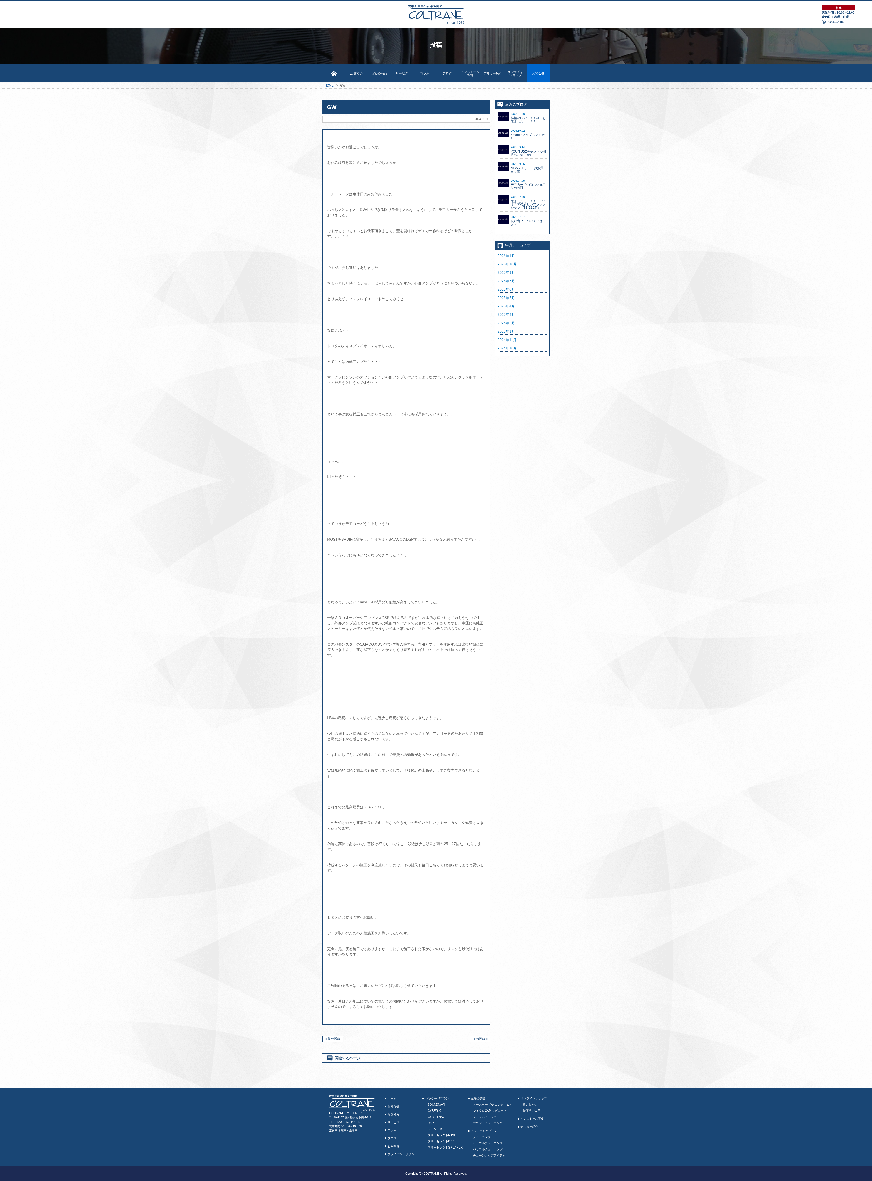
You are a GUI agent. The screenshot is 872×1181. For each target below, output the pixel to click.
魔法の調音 (478, 1098)
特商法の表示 (531, 1110)
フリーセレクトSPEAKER (445, 1147)
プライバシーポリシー (402, 1154)
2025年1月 (506, 331)
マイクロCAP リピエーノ (490, 1110)
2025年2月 (506, 323)
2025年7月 (506, 281)
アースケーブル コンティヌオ (492, 1104)
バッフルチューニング (488, 1149)
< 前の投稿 (332, 1039)
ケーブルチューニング (488, 1143)
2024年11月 (507, 340)
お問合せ (538, 73)
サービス (402, 73)
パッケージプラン (437, 1098)
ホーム (392, 1098)
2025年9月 (506, 273)
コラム (424, 73)
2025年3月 (506, 315)
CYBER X (434, 1110)
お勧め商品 (379, 73)
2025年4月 (506, 306)
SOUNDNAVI (436, 1104)
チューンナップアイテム (489, 1155)
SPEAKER (435, 1129)
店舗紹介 (356, 73)
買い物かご (530, 1104)
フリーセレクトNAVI (441, 1135)
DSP (431, 1123)
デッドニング (482, 1137)
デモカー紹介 (492, 73)
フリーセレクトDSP (441, 1141)
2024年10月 (507, 348)
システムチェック (485, 1117)
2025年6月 (506, 289)
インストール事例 (470, 73)
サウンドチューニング (488, 1123)
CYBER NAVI (437, 1117)
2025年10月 (507, 264)
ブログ (447, 73)
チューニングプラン (484, 1131)
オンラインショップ (515, 73)
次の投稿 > (480, 1039)
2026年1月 (506, 256)
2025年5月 (506, 298)
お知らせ (393, 1106)
